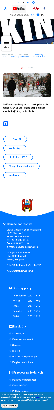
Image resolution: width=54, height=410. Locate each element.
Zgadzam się (9, 405)
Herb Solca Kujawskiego (24, 356)
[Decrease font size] (19, 2)
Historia (16, 351)
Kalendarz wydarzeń (22, 339)
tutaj (37, 397)
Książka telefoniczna (22, 362)
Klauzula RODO (20, 385)
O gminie (16, 345)
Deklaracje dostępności (24, 379)
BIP (35, 9)
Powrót (17, 139)
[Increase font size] (28, 2)
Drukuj (16, 148)
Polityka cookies (20, 391)
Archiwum (14, 175)
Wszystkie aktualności (21, 166)
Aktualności (23, 55)
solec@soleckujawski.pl (26, 247)
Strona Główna (7, 55)
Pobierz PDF (20, 157)
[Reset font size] (23, 2)
